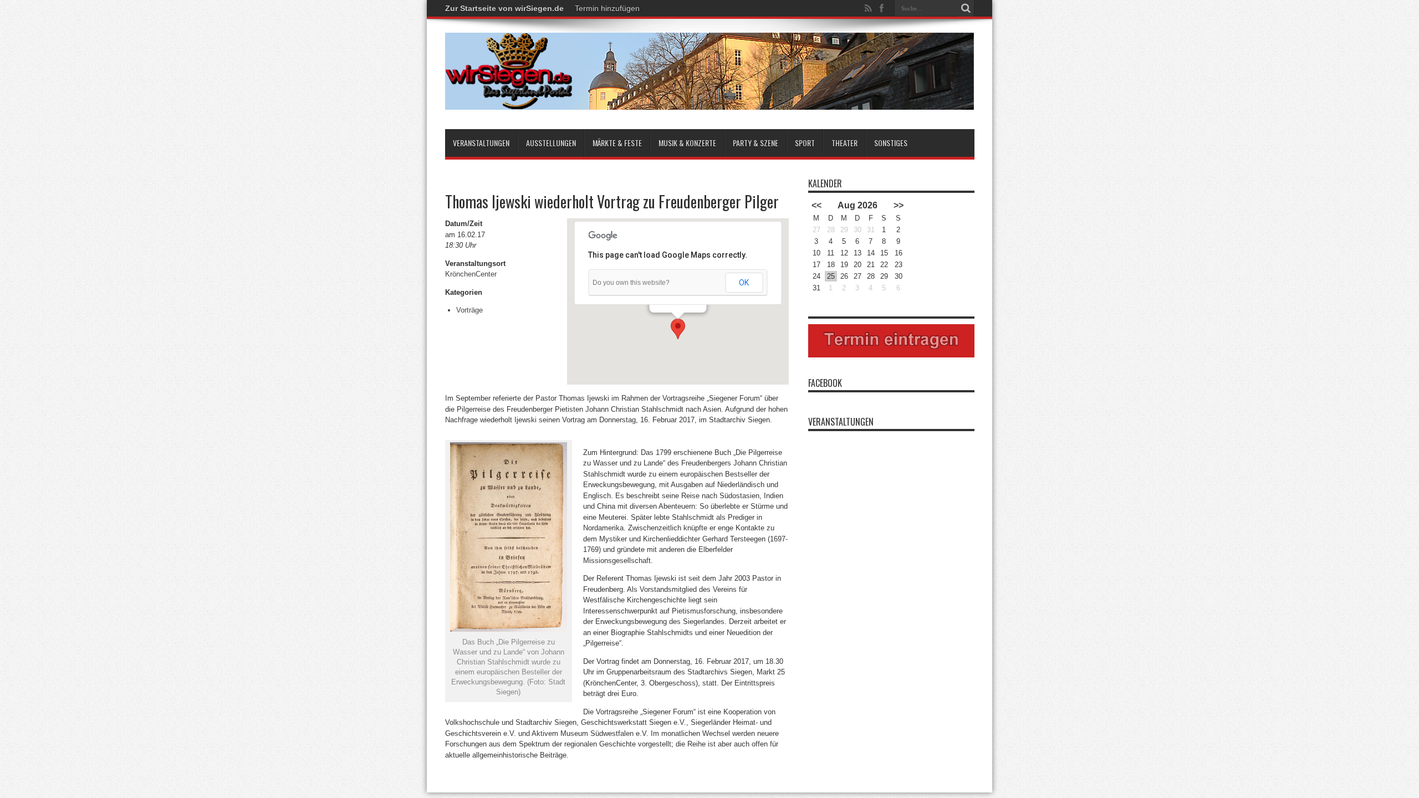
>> (899, 205)
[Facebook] (881, 8)
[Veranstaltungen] (709, 101)
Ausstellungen (551, 143)
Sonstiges (890, 143)
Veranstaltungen (481, 143)
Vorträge (469, 310)
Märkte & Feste (617, 143)
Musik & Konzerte (687, 143)
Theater (844, 143)
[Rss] (868, 8)
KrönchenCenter (471, 274)
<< (816, 205)
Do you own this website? (631, 283)
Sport (805, 143)
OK (744, 282)
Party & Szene (755, 143)
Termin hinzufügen (607, 8)
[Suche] (966, 8)
